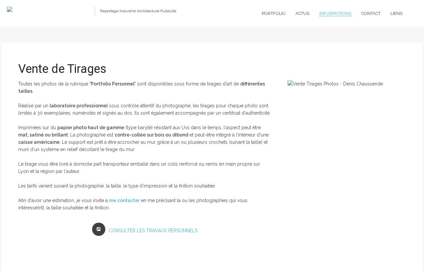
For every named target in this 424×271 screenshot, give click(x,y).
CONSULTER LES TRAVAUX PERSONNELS (153, 230)
